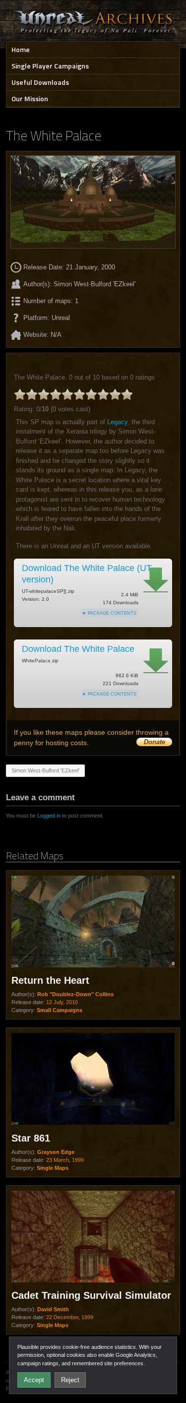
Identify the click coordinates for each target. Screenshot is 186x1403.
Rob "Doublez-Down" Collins (75, 994)
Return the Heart (50, 980)
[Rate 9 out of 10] (115, 394)
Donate (154, 742)
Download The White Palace (78, 649)
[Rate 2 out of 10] (32, 394)
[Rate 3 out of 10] (44, 394)
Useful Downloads (40, 82)
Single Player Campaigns (50, 66)
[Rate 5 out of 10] (67, 394)
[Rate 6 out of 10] (79, 394)
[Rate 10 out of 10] (127, 394)
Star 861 (30, 1138)
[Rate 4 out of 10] (56, 394)
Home (20, 49)
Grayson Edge (55, 1152)
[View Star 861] (93, 1080)
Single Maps (52, 1168)
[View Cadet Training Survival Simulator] (93, 1238)
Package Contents (112, 613)
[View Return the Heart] (93, 923)
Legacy (117, 422)
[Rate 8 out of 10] (103, 394)
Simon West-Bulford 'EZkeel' (45, 770)
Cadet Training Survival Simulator (91, 1295)
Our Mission (29, 98)
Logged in (49, 816)
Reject (70, 1380)
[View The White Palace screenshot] (93, 201)
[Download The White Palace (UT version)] (155, 580)
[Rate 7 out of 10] (91, 394)
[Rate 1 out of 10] (20, 394)
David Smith (53, 1309)
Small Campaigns (59, 1010)
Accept (34, 1380)
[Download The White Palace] (155, 660)
